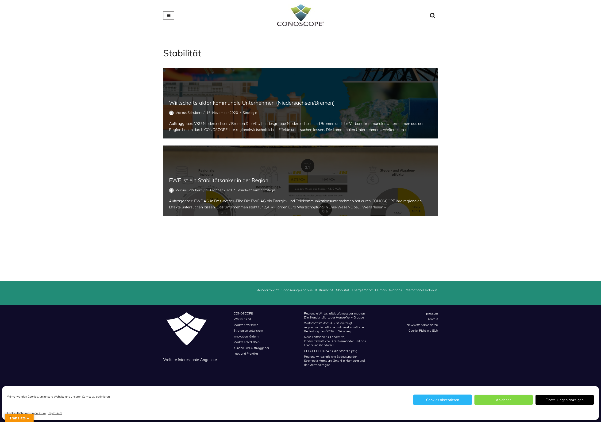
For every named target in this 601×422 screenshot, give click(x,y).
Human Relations (388, 290)
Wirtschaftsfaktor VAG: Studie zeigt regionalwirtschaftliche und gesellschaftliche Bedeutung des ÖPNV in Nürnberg (334, 327)
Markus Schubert (188, 113)
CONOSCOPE (243, 313)
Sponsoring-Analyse (297, 290)
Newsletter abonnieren (422, 325)
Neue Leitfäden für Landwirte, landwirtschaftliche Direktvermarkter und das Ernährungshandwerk (335, 341)
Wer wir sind (242, 319)
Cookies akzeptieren (442, 400)
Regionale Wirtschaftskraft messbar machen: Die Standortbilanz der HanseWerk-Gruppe (335, 315)
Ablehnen (504, 400)
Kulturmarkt (324, 290)
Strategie (250, 113)
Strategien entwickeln (248, 330)
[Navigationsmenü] (168, 15)
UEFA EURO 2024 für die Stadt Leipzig (330, 351)
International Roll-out (421, 290)
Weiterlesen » (394, 129)
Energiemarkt (362, 290)
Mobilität (342, 290)
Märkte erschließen (246, 342)
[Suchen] (432, 15)
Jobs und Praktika (246, 353)
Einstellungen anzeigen (565, 400)
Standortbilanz (248, 190)
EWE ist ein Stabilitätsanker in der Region (218, 180)
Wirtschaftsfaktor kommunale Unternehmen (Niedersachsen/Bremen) (252, 102)
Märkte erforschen (246, 325)
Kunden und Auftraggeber (251, 348)
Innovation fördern (246, 336)
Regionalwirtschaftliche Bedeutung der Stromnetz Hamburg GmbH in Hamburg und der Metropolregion (334, 361)
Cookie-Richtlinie (18, 413)
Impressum (38, 413)
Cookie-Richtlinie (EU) (423, 330)
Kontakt (433, 319)
